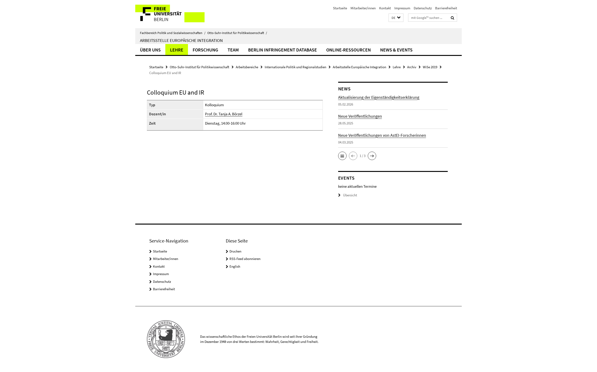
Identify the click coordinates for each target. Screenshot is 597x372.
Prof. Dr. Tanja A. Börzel (223, 113)
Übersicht (350, 195)
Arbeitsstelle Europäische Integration (181, 40)
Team (233, 50)
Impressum (402, 8)
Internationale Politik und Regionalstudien (295, 67)
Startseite (340, 8)
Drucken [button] (235, 251)
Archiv (411, 67)
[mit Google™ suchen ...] (452, 17)
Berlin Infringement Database (282, 50)
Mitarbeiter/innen (363, 8)
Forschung (205, 50)
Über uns (150, 50)
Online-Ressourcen (348, 50)
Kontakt (385, 8)
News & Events (396, 50)
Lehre (176, 50)
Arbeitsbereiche (247, 67)
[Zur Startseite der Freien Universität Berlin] (174, 14)
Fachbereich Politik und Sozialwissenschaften (172, 32)
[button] (396, 18)
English (234, 266)
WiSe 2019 (430, 67)
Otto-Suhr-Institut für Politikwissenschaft (237, 32)
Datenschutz (423, 8)
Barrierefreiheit (446, 8)
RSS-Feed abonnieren (244, 258)
